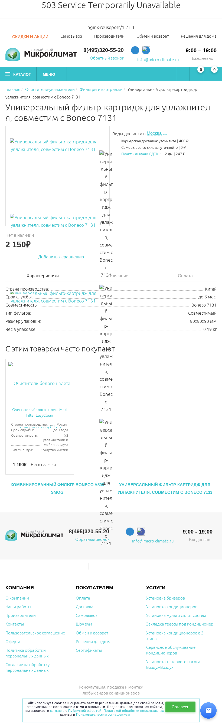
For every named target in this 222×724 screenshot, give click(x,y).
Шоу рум (84, 624)
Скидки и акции (29, 36)
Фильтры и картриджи (101, 89)
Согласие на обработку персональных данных (27, 667)
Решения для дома (199, 36)
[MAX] (146, 50)
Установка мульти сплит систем (176, 615)
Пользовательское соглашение (35, 633)
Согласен (180, 707)
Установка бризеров (165, 598)
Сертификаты (89, 650)
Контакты (14, 624)
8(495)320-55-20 (103, 50)
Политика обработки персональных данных (26, 653)
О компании (17, 598)
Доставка (84, 607)
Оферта (12, 641)
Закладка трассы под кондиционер (179, 624)
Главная (12, 89)
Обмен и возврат (152, 36)
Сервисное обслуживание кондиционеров (170, 650)
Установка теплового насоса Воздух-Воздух (173, 664)
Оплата (83, 598)
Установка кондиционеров (171, 607)
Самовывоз (71, 36)
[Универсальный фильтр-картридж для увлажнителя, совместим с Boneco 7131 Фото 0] (53, 176)
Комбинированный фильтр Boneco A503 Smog (57, 488)
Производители (109, 36)
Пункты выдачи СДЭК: (140, 154)
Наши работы (18, 607)
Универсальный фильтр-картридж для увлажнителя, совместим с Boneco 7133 (164, 488)
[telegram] (135, 50)
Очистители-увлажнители (50, 89)
